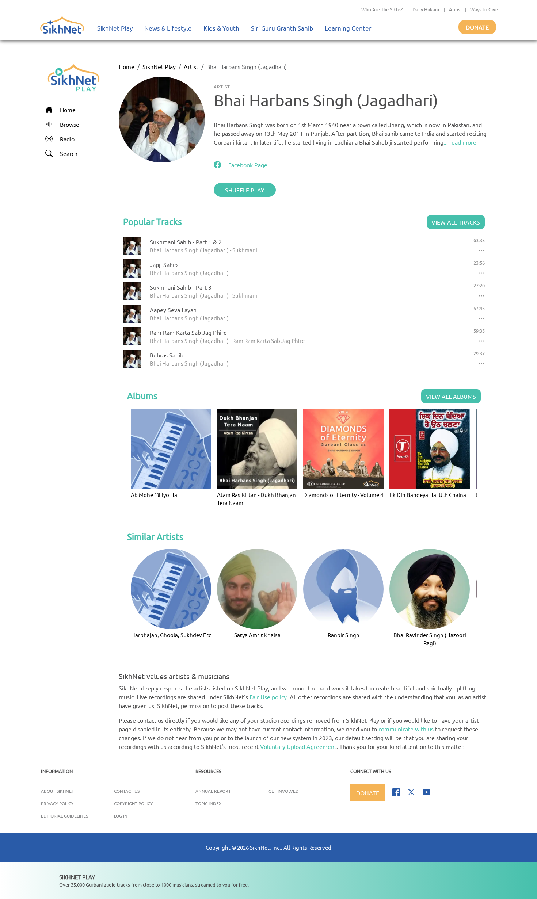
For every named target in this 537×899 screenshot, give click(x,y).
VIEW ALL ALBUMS (451, 396)
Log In (120, 816)
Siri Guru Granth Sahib (282, 28)
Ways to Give (484, 9)
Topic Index (208, 803)
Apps (454, 9)
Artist (191, 66)
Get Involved (283, 791)
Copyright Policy (133, 803)
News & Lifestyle (168, 28)
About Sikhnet (57, 791)
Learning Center (348, 28)
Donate (477, 27)
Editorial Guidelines (64, 816)
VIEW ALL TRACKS (455, 222)
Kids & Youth (221, 28)
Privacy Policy (57, 803)
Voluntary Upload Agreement (298, 746)
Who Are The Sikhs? (382, 9)
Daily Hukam (425, 9)
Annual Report (213, 791)
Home (126, 66)
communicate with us (406, 728)
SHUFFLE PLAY (244, 190)
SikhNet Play (115, 28)
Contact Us (127, 791)
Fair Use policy (268, 696)
